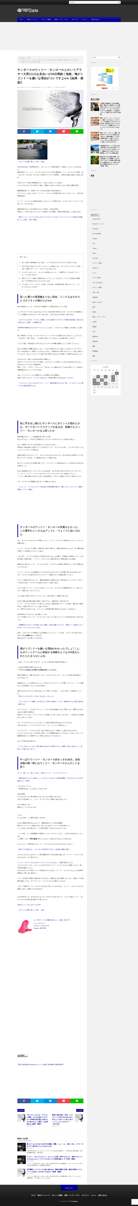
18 (98, 383)
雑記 (61, 87)
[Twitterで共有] (37, 131)
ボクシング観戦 (46, 19)
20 (105, 383)
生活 (94, 331)
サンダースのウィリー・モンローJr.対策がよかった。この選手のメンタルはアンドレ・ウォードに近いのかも (50, 273)
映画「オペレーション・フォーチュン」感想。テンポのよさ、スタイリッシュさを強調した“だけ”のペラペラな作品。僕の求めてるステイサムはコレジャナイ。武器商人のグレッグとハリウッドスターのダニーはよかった (110, 123)
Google (95, 238)
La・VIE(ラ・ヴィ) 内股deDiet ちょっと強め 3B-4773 (51, 920)
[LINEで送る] (76, 131)
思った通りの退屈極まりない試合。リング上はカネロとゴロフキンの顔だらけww (48, 262)
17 (94, 383)
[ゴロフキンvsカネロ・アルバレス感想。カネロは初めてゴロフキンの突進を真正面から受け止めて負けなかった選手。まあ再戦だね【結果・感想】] (21, 1118)
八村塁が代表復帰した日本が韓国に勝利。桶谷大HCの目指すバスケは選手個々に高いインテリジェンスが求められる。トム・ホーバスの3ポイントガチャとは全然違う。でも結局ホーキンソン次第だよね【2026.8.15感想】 (110, 109)
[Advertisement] (69, 36)
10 (94, 380)
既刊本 (95, 312)
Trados (95, 248)
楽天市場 (43, 928)
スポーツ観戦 (46, 87)
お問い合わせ (95, 19)
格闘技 (95, 326)
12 (102, 380)
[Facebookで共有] (24, 131)
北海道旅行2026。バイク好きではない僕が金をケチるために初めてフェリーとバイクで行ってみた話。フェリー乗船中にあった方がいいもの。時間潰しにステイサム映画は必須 (110, 149)
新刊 (94, 307)
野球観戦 (95, 351)
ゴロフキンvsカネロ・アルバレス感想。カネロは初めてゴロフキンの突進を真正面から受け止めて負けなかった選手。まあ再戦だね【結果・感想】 (37, 1119)
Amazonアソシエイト (99, 224)
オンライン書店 (97, 263)
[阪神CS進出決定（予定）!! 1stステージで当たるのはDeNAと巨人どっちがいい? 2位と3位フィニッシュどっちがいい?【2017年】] (79, 1118)
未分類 (95, 322)
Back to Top (69, 1188)
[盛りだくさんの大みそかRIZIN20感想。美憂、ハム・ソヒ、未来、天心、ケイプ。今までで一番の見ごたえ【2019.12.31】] (21, 1147)
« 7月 (94, 392)
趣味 (36, 87)
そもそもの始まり (98, 282)
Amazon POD (96, 219)
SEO (94, 243)
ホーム (84, 19)
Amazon (36, 928)
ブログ (21, 19)
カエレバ (42, 923)
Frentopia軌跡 (97, 233)
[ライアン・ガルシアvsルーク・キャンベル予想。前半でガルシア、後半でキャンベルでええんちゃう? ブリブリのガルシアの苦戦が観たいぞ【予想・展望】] (21, 1160)
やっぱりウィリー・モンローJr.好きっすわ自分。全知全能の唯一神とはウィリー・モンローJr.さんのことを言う (50, 285)
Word (94, 253)
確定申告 (95, 336)
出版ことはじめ (97, 302)
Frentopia (74, 1201)
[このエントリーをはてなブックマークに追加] (50, 131)
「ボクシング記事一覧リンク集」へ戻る (30, 161)
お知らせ (95, 268)
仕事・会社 (96, 292)
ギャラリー (75, 19)
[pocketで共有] (63, 131)
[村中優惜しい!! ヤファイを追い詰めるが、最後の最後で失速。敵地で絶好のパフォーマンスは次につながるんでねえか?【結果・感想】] (21, 1172)
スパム (95, 273)
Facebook (95, 228)
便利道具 (95, 297)
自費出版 (95, 341)
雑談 (39, 87)
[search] (119, 2)
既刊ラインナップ (32, 19)
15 (113, 380)
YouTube (95, 258)
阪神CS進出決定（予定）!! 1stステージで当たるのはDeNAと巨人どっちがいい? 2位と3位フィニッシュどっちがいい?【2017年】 (62, 1119)
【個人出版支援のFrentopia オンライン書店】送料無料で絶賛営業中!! (40, 1064)
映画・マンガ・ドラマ (61, 19)
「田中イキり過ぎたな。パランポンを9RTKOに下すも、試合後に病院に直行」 (44, 849)
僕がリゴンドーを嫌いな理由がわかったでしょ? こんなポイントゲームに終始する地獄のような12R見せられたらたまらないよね (50, 279)
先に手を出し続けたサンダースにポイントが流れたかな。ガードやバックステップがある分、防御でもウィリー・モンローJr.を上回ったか (50, 267)
